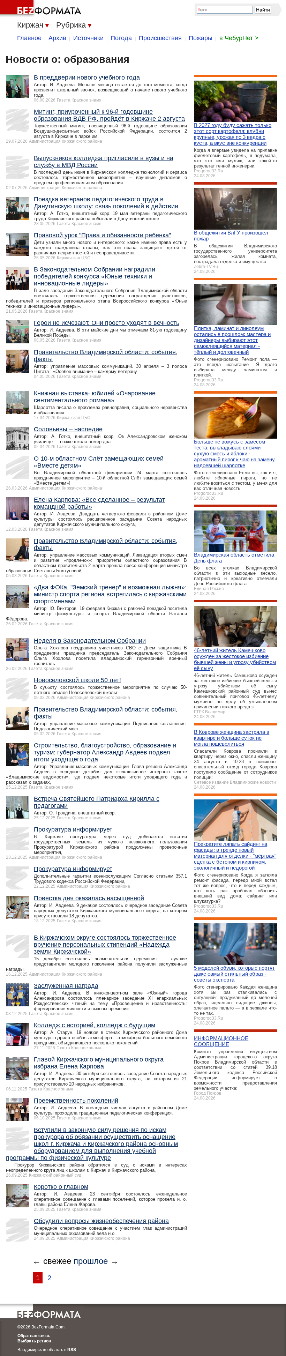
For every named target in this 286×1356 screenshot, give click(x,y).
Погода (121, 38)
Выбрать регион (34, 1341)
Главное (29, 38)
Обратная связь (33, 1335)
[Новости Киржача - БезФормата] (42, 8)
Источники (88, 38)
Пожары (200, 38)
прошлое (91, 1261)
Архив (57, 38)
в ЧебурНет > (238, 38)
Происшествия (160, 38)
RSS (71, 1349)
